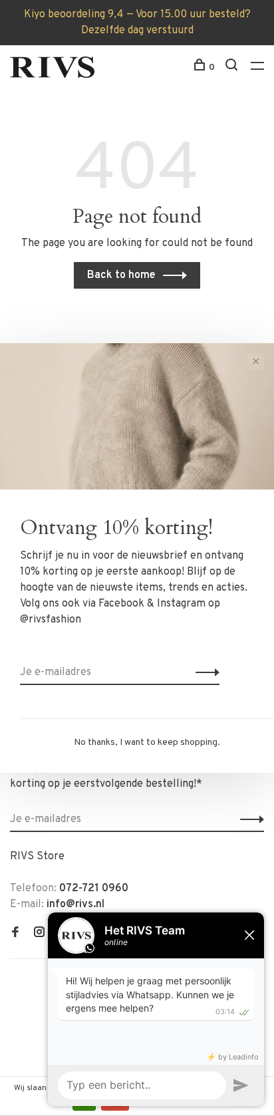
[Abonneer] (203, 672)
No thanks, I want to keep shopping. (147, 742)
